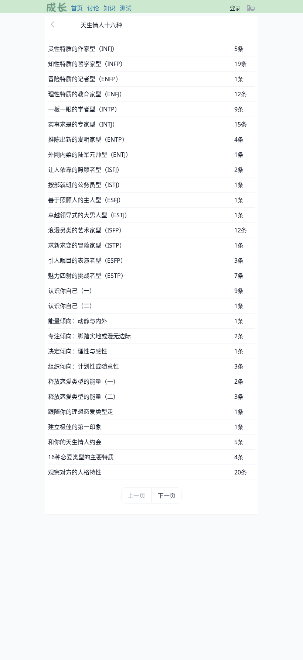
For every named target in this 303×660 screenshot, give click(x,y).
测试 (126, 8)
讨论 (93, 8)
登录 (235, 7)
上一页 (136, 495)
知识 (109, 8)
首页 (77, 8)
